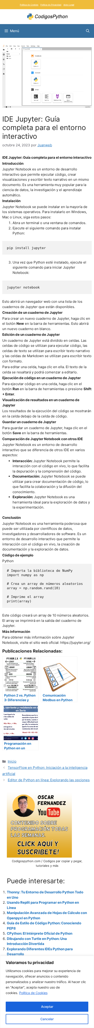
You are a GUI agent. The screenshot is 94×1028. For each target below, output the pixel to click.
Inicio (12, 761)
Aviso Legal (68, 4)
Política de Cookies (33, 993)
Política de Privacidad (50, 4)
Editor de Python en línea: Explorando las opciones (49, 780)
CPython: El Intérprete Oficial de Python (39, 933)
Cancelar (47, 1019)
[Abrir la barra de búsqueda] (87, 31)
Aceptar (47, 1007)
